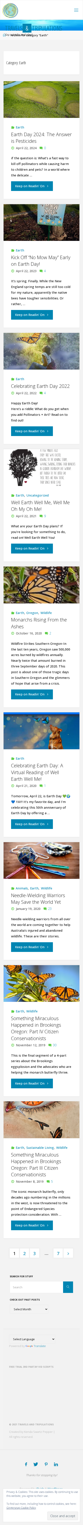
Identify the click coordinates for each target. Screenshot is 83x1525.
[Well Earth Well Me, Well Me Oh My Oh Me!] (41, 467)
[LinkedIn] (56, 1464)
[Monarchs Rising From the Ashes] (41, 584)
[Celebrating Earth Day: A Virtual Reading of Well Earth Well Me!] (41, 730)
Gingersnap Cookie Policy (21, 1508)
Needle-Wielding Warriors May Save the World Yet (38, 898)
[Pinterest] (46, 1464)
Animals (22, 888)
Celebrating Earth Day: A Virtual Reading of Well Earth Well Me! (37, 772)
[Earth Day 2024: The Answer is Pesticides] (41, 99)
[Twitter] (36, 1464)
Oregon (32, 613)
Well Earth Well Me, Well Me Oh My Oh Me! (40, 505)
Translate (40, 1346)
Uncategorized (37, 495)
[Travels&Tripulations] (10, 10)
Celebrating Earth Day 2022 (40, 386)
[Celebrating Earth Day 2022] (41, 351)
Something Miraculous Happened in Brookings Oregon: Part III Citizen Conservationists (36, 1164)
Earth (20, 127)
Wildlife (46, 613)
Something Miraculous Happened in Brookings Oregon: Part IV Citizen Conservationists (36, 1028)
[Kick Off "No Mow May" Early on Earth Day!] (41, 222)
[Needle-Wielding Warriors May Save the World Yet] (41, 860)
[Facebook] (26, 1464)
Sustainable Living (40, 1148)
